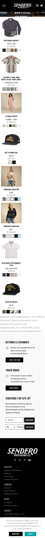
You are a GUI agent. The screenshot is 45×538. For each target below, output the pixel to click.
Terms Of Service (11, 479)
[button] (14, 360)
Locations (8, 503)
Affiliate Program (10, 494)
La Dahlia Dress (11, 116)
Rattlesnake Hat (11, 153)
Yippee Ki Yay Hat (11, 302)
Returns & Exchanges (12, 470)
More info (15, 534)
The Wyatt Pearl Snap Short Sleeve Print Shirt (11, 78)
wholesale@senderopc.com (15, 517)
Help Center (9, 476)
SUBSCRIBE (29, 420)
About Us (7, 488)
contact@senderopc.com (14, 514)
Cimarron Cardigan (11, 189)
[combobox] (11, 427)
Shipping (7, 473)
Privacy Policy (9, 491)
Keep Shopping (21, 16)
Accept (30, 534)
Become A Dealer (11, 506)
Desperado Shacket (11, 40)
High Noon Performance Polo (11, 264)
